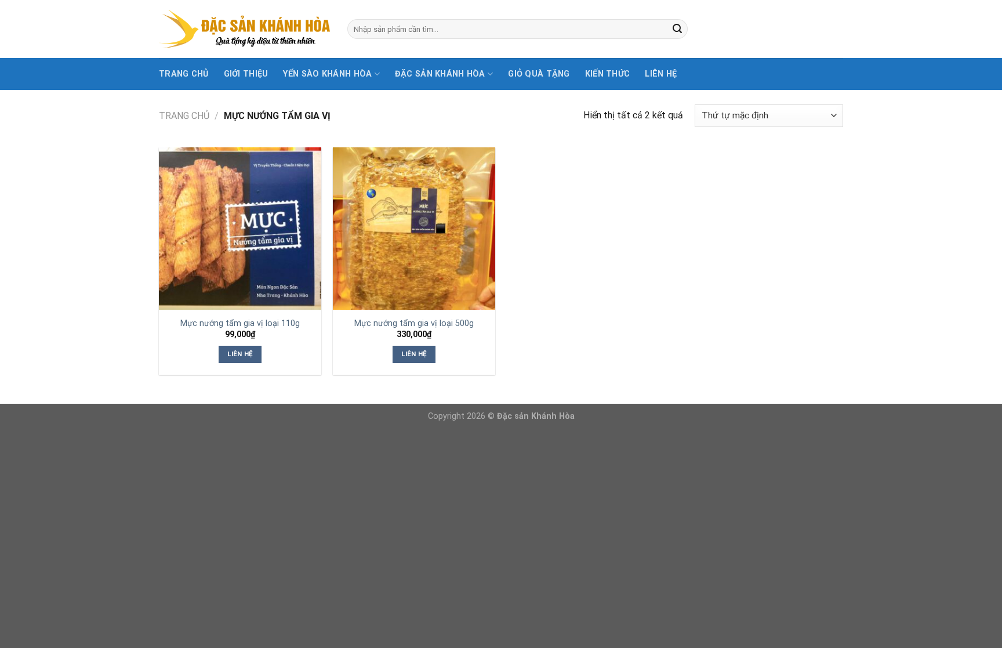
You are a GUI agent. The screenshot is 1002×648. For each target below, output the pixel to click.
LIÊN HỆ (239, 354)
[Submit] (677, 29)
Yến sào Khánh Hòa (327, 74)
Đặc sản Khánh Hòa (440, 74)
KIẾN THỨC (607, 74)
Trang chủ (184, 74)
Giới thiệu (246, 74)
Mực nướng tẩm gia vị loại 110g (240, 323)
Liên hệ (661, 74)
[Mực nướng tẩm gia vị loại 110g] (240, 228)
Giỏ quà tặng (538, 74)
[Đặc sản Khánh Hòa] (244, 29)
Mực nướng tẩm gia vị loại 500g (414, 323)
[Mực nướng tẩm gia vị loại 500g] (414, 228)
